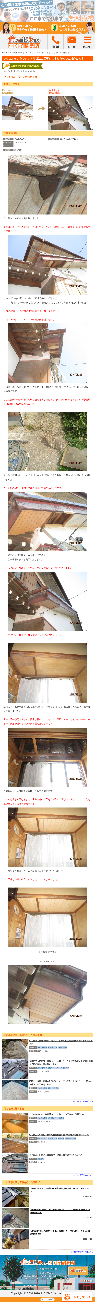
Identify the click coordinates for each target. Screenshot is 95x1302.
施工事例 (13, 53)
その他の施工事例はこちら (82, 1101)
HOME (4, 53)
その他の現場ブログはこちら (82, 1252)
